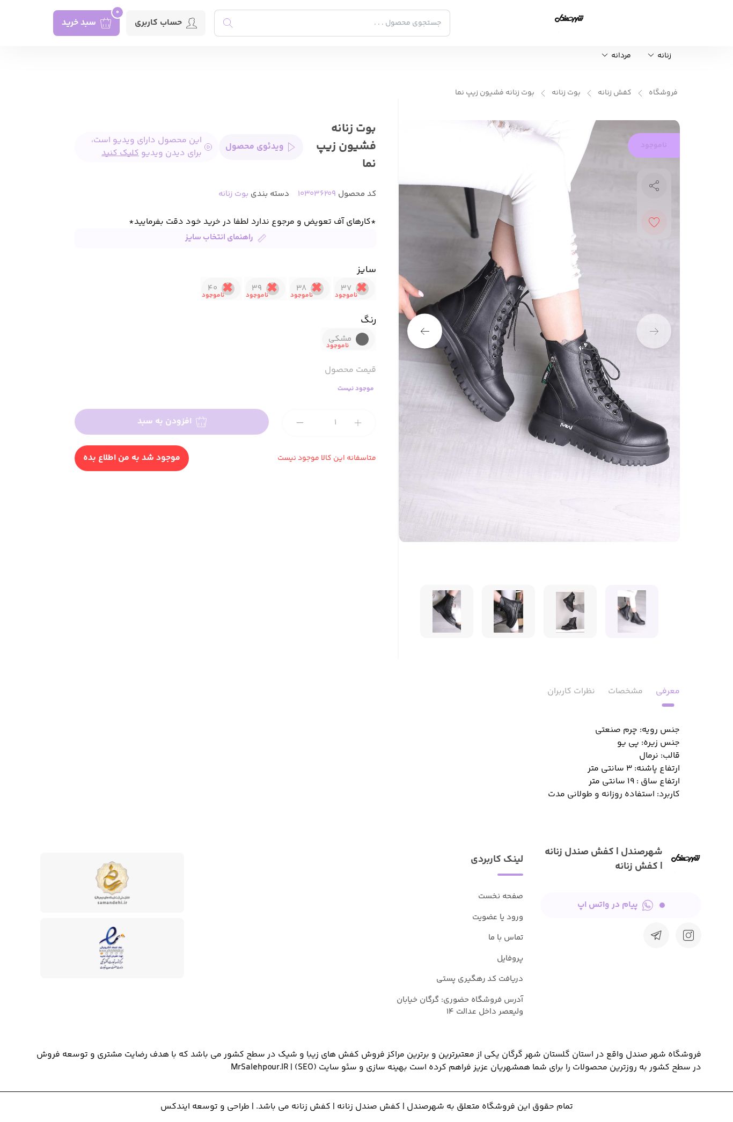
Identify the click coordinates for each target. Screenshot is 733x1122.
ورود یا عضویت (497, 917)
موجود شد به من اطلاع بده (131, 458)
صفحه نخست (500, 896)
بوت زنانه (566, 93)
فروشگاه (663, 93)
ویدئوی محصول (254, 146)
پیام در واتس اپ (607, 905)
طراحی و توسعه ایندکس (205, 1106)
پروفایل (510, 958)
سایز (366, 270)
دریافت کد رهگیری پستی (479, 979)
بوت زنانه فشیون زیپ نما (494, 93)
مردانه (620, 56)
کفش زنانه (615, 93)
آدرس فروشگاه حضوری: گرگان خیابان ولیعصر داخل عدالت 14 (460, 1006)
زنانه (663, 56)
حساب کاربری (158, 23)
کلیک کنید (120, 153)
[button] (424, 331)
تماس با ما (505, 938)
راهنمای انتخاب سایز (219, 237)
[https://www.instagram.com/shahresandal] (688, 935)
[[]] (656, 935)
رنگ (368, 320)
